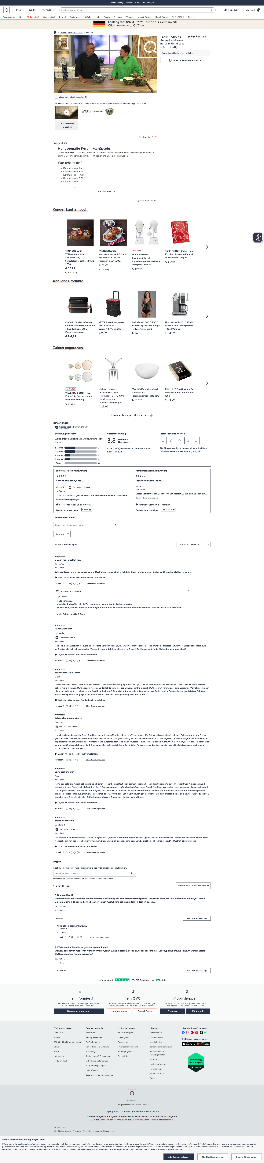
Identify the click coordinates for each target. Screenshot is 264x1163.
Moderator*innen (157, 1064)
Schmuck (118, 17)
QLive (56, 1047)
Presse (56, 1051)
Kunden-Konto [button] (119, 1011)
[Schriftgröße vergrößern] (153, 137)
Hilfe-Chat (58, 1032)
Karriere (153, 1059)
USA (118, 1105)
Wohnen (129, 17)
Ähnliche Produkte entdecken (187, 60)
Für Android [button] (198, 1011)
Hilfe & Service (92, 1070)
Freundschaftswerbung (128, 1047)
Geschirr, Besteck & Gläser (71, 32)
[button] (229, 10)
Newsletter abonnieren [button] (78, 1011)
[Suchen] (212, 10)
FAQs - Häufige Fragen (96, 1065)
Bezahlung (90, 1051)
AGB (92, 1119)
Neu (21, 17)
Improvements (109, 1131)
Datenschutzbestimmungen (113, 1119)
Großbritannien (128, 1105)
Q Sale (88, 17)
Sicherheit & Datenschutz (97, 1061)
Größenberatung (93, 1042)
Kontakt (57, 1037)
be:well (62, 17)
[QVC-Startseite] (55, 32)
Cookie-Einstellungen (246, 1157)
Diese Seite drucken (148, 200)
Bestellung (90, 1032)
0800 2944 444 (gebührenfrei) (68, 1042)
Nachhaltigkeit (156, 1042)
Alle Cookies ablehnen (213, 1157)
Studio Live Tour (157, 1073)
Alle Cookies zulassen (178, 1157)
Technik (191, 17)
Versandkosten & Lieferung (97, 1047)
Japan (145, 1105)
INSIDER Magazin (125, 1032)
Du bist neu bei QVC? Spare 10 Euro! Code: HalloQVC (131, 2)
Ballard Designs (65, 1131)
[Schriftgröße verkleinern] (156, 137)
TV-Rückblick (48, 10)
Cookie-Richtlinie (174, 1149)
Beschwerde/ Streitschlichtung (99, 1075)
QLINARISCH (178, 17)
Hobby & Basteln (144, 17)
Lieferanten (59, 1056)
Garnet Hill (87, 1131)
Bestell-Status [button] (145, 1011)
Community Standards (143, 1119)
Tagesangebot (9, 17)
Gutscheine (123, 1042)
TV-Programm (124, 1037)
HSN (55, 1131)
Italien (138, 1105)
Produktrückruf (60, 1061)
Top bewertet (75, 17)
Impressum (167, 1119)
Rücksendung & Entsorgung (98, 1056)
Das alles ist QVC (157, 1037)
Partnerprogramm (125, 1051)
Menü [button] (18, 10)
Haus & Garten (161, 17)
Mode (97, 17)
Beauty (107, 17)
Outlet (152, 1078)
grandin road (97, 1131)
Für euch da (123, 1056)
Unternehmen (156, 1032)
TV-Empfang (155, 1069)
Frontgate (77, 1131)
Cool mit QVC (49, 17)
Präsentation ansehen (67, 125)
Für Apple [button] (173, 1011)
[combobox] (134, 10)
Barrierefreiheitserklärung (161, 1047)
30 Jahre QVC (33, 17)
